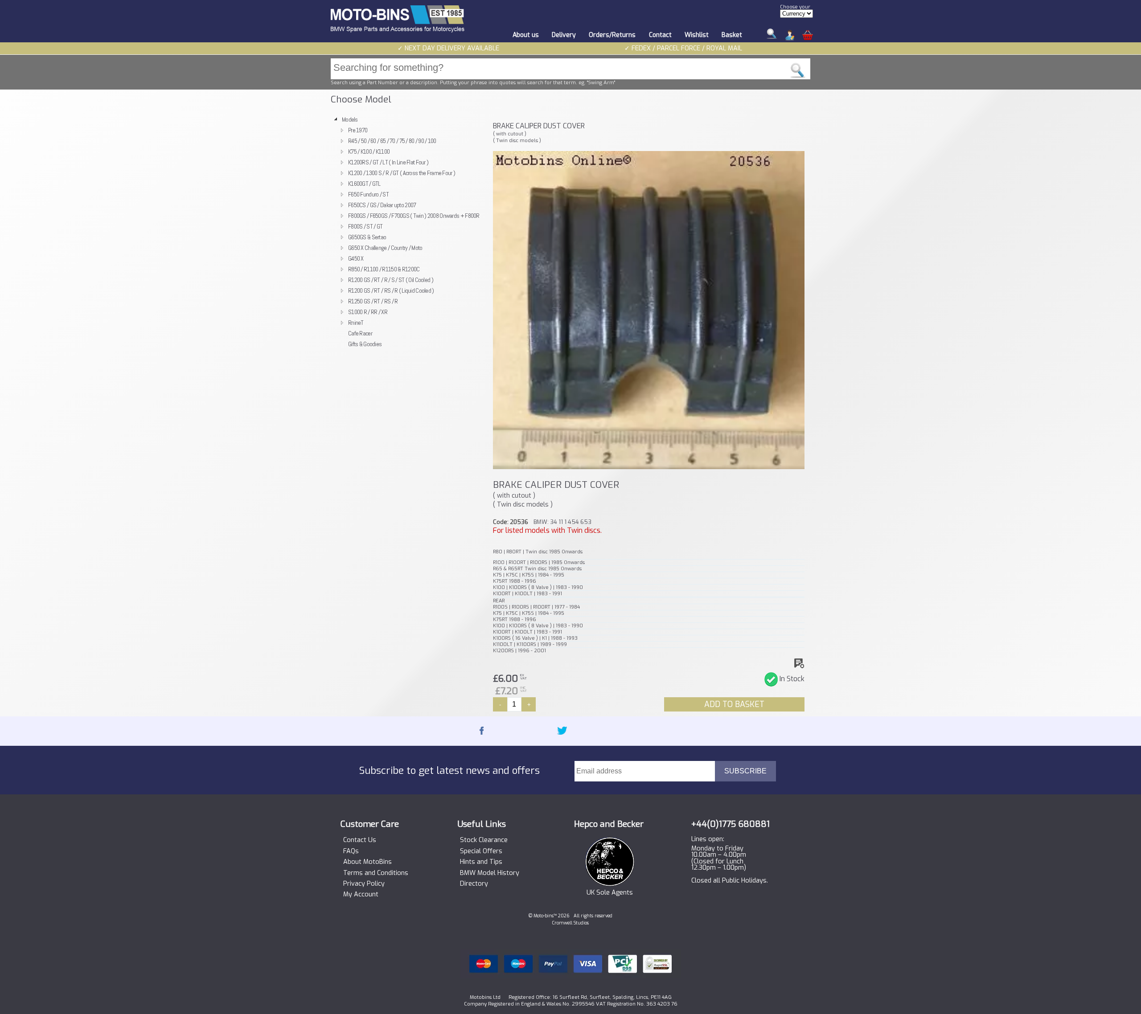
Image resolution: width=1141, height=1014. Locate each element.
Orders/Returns (612, 35)
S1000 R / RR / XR (367, 312)
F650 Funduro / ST (368, 194)
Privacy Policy (364, 884)
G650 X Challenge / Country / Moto (385, 248)
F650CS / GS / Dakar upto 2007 (382, 205)
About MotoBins (367, 862)
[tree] (408, 231)
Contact (660, 35)
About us (526, 35)
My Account (360, 895)
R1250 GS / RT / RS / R (373, 301)
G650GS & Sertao (367, 237)
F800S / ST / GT (365, 226)
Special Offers (481, 851)
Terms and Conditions (375, 873)
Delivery (564, 35)
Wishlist (697, 35)
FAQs (351, 851)
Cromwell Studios (570, 923)
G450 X (356, 258)
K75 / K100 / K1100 (369, 151)
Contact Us (359, 840)
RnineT (356, 323)
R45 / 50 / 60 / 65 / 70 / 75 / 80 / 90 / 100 (392, 141)
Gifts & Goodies (365, 344)
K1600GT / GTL (364, 184)
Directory (474, 884)
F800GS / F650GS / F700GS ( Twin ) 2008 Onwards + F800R (414, 216)
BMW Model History (489, 873)
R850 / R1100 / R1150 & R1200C (383, 269)
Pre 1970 (357, 130)
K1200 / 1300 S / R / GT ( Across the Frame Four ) (401, 173)
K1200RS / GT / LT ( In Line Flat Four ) (388, 162)
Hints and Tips (481, 862)
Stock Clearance (484, 840)
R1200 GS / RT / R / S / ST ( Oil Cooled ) (390, 280)
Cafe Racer (360, 333)
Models (350, 119)
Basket (732, 35)
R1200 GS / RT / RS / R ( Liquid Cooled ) (391, 290)
